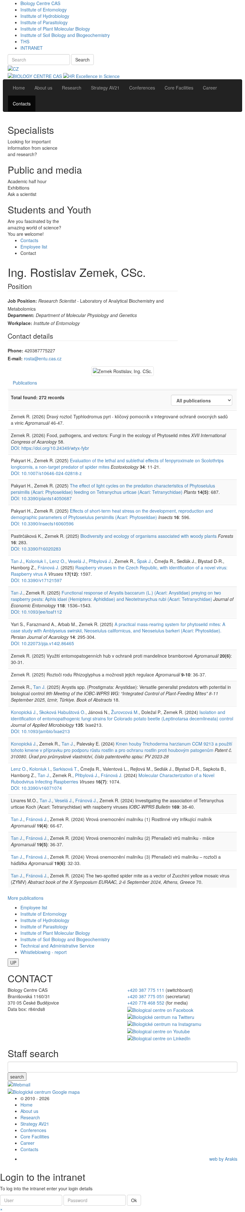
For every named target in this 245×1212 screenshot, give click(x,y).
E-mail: (15, 358)
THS (24, 41)
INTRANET (31, 48)
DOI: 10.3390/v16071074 (36, 788)
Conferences (33, 1130)
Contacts (29, 240)
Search (82, 59)
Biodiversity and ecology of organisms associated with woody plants (149, 536)
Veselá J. (77, 561)
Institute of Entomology (43, 9)
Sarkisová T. (65, 769)
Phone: (15, 350)
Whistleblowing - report (43, 952)
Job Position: (22, 301)
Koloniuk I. (36, 561)
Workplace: (20, 323)
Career (27, 1143)
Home (26, 1104)
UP (13, 962)
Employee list (33, 246)
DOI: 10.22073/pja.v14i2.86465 (42, 643)
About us (29, 1111)
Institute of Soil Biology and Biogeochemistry (65, 35)
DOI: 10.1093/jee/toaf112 (36, 612)
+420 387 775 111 (145, 990)
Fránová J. (48, 567)
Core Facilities (34, 1136)
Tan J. (17, 561)
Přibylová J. (100, 561)
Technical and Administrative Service (57, 945)
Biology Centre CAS (40, 3)
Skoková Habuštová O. (62, 712)
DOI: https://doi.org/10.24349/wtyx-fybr (50, 448)
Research (30, 1117)
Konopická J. (24, 712)
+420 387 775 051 (145, 996)
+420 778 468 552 (145, 1002)
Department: (21, 315)
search (17, 1076)
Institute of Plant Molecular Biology (55, 28)
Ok (134, 1200)
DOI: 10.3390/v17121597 (36, 580)
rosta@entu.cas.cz (43, 358)
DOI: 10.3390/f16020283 (36, 548)
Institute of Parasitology (44, 22)
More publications (25, 898)
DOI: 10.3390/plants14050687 (41, 498)
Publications (25, 382)
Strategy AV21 (34, 1124)
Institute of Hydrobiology (44, 16)
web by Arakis (223, 1159)
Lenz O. (57, 561)
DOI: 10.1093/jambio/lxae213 (40, 731)
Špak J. (144, 561)
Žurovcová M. (125, 712)
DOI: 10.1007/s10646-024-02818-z (46, 473)
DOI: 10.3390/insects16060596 (42, 523)
